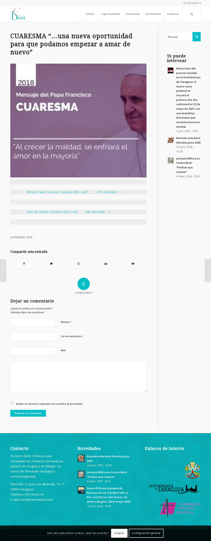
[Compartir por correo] (133, 263)
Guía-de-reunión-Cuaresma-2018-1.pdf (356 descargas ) (62, 211)
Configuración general (146, 533)
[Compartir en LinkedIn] (105, 263)
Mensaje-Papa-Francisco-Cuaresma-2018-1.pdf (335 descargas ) (68, 192)
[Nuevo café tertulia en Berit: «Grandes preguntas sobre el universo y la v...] (208, 270)
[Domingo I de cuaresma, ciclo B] (3, 270)
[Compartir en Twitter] (51, 263)
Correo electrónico (72, 336)
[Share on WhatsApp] (78, 263)
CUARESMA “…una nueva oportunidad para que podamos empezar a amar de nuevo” (71, 44)
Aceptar (119, 533)
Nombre (66, 322)
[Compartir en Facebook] (24, 263)
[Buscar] (191, 14)
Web (63, 350)
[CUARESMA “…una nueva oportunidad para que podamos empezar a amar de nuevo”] (78, 120)
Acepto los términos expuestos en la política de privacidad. (49, 403)
